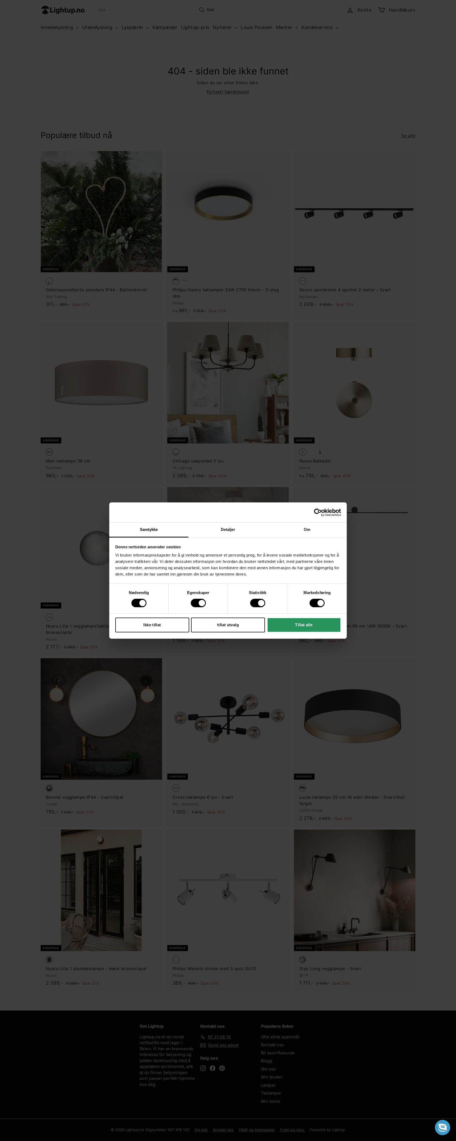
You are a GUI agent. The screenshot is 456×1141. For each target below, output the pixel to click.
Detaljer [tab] (228, 529)
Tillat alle (303, 625)
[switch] (198, 603)
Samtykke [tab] (149, 529)
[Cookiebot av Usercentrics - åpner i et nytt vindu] (318, 512)
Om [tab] (307, 529)
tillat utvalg (228, 625)
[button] (442, 1127)
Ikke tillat (152, 625)
